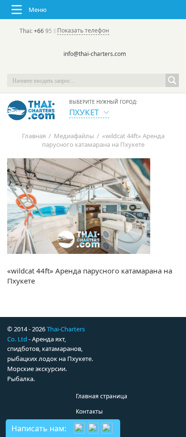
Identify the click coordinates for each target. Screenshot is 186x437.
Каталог (87, 427)
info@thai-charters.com (94, 54)
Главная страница (101, 396)
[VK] (119, 67)
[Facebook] (93, 67)
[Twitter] (79, 67)
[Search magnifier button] (172, 80)
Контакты (89, 411)
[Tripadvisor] (66, 67)
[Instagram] (106, 67)
